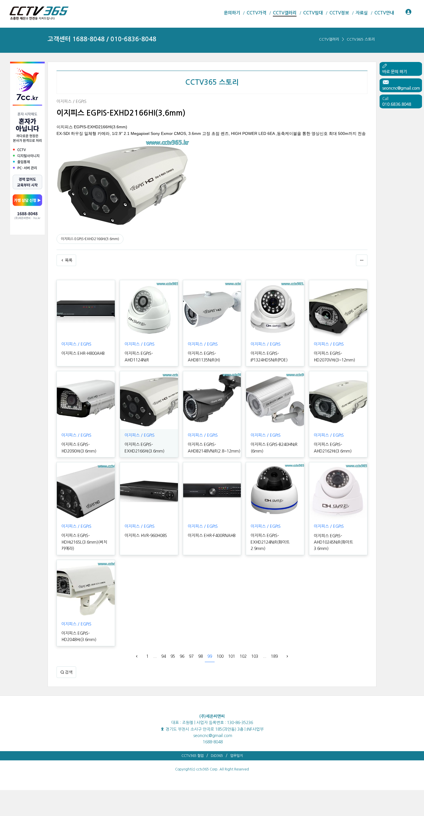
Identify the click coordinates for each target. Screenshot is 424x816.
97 (191, 656)
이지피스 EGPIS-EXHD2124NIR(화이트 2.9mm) (270, 542)
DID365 (217, 755)
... (155, 656)
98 (200, 656)
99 (209, 656)
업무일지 (236, 755)
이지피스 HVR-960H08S (146, 536)
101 (231, 656)
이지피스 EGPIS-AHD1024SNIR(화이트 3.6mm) (333, 542)
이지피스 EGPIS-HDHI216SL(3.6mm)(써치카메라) (84, 542)
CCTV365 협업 (192, 755)
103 (254, 656)
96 (182, 656)
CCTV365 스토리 (361, 39)
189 (274, 656)
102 (243, 656)
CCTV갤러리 (329, 39)
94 (163, 656)
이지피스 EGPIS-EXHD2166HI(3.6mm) (90, 239)
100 (220, 656)
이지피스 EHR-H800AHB (83, 353)
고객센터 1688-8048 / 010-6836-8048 (102, 39)
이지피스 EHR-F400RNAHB (212, 536)
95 (172, 656)
